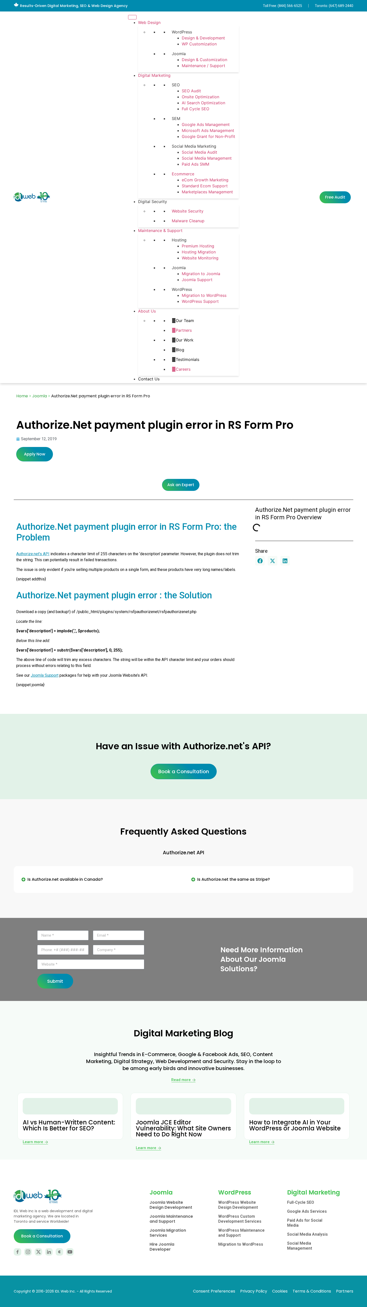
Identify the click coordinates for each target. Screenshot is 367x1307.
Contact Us (149, 378)
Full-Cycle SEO (300, 1202)
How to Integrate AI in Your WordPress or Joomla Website (295, 1125)
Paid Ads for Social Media (304, 1223)
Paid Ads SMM (195, 164)
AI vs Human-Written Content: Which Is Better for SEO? (69, 1125)
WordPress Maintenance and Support (241, 1233)
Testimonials (187, 359)
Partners (184, 330)
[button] (260, 560)
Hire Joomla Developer (162, 1246)
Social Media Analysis (307, 1234)
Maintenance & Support (160, 230)
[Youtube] (70, 1252)
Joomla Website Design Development (171, 1204)
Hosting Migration (199, 251)
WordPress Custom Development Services (239, 1219)
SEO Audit (191, 90)
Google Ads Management (206, 124)
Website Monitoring (200, 257)
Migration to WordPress (204, 295)
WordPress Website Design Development (238, 1205)
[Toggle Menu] (132, 17)
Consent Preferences (214, 1291)
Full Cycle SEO (195, 108)
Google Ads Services (307, 1211)
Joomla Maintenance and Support (171, 1218)
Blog (180, 349)
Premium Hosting (198, 245)
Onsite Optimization (200, 96)
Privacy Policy (253, 1291)
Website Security (187, 211)
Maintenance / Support (203, 65)
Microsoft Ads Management (208, 130)
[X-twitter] (38, 1252)
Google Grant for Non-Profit (208, 136)
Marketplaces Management (207, 191)
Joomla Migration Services (168, 1232)
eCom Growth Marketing (205, 179)
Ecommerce (183, 173)
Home (22, 396)
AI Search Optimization (203, 102)
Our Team (185, 320)
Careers (183, 369)
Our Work (184, 339)
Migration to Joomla (201, 273)
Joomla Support (197, 279)
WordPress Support (200, 301)
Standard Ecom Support (205, 185)
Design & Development (203, 37)
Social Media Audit (199, 152)
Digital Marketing (154, 75)
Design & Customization (204, 59)
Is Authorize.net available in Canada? (65, 879)
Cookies (280, 1291)
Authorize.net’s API (32, 553)
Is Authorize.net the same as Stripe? (233, 879)
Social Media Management (207, 158)
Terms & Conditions (312, 1291)
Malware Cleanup (188, 220)
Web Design (149, 22)
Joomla (39, 396)
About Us (147, 311)
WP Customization (199, 43)
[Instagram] (28, 1252)
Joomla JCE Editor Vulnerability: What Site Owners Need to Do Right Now (183, 1128)
